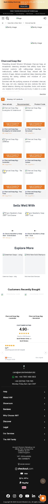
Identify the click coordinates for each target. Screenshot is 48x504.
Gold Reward (29, 13)
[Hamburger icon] (3, 18)
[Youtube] (27, 496)
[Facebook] (8, 496)
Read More (43, 94)
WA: (25, 377)
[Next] (45, 352)
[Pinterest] (21, 496)
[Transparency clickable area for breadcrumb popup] (14, 23)
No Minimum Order (8, 13)
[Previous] (2, 352)
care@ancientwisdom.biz (24, 372)
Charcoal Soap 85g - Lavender (12, 317)
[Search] (7, 18)
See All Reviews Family (23, 338)
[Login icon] (44, 18)
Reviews (7, 409)
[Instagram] (14, 496)
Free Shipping (20, 13)
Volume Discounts (40, 13)
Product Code (40, 104)
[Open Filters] (3, 99)
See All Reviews (24, 341)
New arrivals (7, 104)
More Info (24, 6)
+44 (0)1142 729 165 (24, 381)
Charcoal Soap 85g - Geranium (36, 317)
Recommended (23, 104)
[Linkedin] (33, 496)
